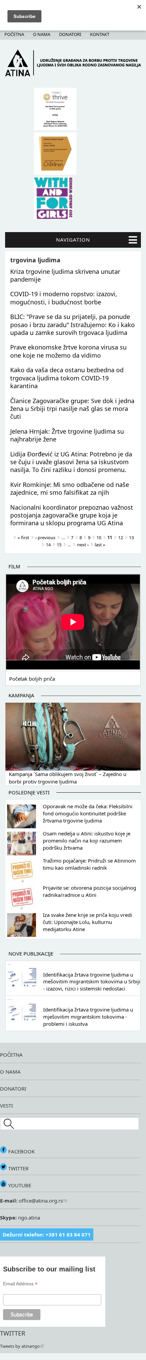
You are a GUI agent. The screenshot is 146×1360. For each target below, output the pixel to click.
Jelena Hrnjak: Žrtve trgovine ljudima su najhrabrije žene (67, 435)
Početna (14, 34)
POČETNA (11, 1054)
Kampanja (21, 695)
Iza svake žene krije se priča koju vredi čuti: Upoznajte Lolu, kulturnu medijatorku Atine (87, 921)
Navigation (73, 239)
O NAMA (10, 1071)
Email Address (20, 1284)
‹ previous (45, 537)
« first (23, 537)
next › (83, 545)
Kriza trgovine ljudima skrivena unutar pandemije (65, 275)
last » (100, 545)
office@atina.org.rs (40, 1200)
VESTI (6, 1105)
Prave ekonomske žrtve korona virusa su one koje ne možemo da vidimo (68, 351)
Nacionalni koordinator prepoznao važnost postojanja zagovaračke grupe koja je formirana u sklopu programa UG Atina (71, 515)
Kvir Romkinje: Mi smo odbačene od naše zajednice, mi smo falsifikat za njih (69, 488)
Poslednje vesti (29, 792)
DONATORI (13, 1088)
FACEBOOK (21, 1151)
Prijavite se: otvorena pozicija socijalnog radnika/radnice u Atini (89, 891)
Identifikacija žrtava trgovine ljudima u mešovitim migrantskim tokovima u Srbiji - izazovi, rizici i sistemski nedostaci (91, 981)
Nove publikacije (30, 953)
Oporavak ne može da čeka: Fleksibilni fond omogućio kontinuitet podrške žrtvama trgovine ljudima (87, 813)
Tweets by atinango (20, 1346)
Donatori (70, 34)
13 (131, 537)
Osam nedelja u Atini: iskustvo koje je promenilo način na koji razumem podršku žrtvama (86, 840)
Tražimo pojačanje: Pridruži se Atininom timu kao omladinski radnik (89, 864)
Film (14, 566)
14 (48, 545)
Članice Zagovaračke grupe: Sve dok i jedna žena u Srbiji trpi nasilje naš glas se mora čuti (72, 409)
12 (120, 537)
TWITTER (18, 1168)
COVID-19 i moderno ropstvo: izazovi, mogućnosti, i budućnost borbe (63, 298)
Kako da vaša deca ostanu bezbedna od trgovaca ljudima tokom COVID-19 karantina (67, 378)
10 (98, 537)
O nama (41, 34)
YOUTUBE (19, 1185)
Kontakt (99, 34)
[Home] (73, 75)
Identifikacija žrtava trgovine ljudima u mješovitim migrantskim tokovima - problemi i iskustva (88, 1016)
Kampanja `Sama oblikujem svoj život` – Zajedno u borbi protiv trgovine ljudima (67, 778)
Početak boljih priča (32, 678)
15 (59, 545)
